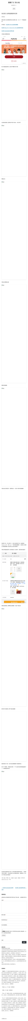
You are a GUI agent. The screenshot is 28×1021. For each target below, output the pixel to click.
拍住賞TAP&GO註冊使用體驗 (12, 24)
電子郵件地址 (5, 919)
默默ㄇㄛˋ (4, 987)
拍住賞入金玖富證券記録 (20, 887)
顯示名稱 (4, 914)
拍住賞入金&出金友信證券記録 (8, 30)
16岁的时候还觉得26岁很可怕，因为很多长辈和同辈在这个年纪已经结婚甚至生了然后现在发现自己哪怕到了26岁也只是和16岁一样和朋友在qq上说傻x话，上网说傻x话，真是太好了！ (14, 951)
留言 (3, 900)
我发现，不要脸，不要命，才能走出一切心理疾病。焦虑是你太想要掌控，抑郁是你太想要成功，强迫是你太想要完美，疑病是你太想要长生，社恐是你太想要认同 (14, 956)
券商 (4, 877)
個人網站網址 (4, 924)
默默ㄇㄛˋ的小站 (14, 2)
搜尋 (2, 940)
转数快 (19, 877)
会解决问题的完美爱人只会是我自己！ (9, 964)
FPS (9, 877)
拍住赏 (15, 877)
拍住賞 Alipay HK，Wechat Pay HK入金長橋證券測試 (12, 27)
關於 (9, 987)
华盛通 (12, 877)
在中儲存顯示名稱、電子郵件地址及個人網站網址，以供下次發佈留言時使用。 (14, 932)
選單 (14, 8)
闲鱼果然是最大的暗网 (6, 948)
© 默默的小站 (4, 1018)
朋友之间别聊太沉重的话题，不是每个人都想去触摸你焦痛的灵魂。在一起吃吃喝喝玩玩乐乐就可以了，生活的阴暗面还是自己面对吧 (14, 961)
